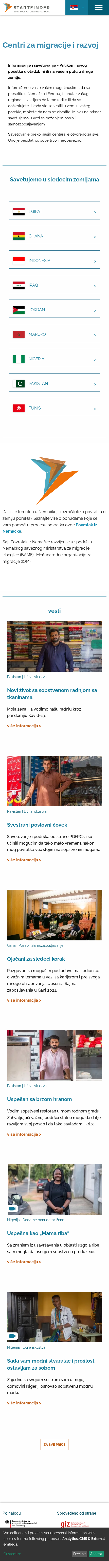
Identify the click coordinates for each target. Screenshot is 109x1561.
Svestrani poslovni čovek (37, 825)
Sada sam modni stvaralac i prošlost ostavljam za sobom (51, 1364)
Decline (79, 1554)
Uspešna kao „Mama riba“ (38, 1233)
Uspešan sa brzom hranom (39, 1099)
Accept (96, 1554)
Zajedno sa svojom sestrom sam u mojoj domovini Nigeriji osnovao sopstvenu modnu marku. (50, 1386)
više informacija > (24, 725)
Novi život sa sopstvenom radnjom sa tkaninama (52, 693)
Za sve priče (54, 1444)
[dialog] (54, 1544)
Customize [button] (12, 1554)
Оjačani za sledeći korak (36, 959)
